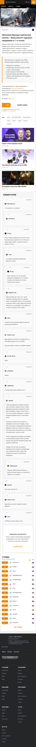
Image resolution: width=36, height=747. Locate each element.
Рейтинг (9, 651)
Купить (19, 670)
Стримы (18, 6)
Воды (3, 716)
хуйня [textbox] (6, 360)
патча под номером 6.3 (17, 88)
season (14, 120)
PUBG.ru (11, 640)
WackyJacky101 (27, 117)
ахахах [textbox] (7, 375)
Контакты (16, 651)
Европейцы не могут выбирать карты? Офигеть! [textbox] (16, 505)
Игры (3, 679)
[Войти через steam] (33, 2)
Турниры (4, 673)
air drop (25, 120)
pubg (8, 117)
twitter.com (11, 98)
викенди (9, 124)
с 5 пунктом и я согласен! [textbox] (12, 208)
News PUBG (5, 646)
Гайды (3, 676)
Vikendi (19, 120)
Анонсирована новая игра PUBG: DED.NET (14, 186)
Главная (3, 6)
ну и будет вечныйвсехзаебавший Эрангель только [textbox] (16, 260)
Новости (10, 6)
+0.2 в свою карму (11, 110)
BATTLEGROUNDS (16, 117)
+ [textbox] (6, 223)
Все (30, 559)
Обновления (5, 670)
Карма (4, 651)
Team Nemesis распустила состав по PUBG (14, 165)
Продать (20, 673)
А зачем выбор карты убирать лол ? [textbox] (15, 390)
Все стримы (18, 627)
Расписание (5, 719)
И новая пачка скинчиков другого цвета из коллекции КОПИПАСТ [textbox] (17, 323)
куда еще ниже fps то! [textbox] (11, 489)
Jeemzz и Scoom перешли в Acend (12, 143)
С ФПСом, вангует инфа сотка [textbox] (13, 521)
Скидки (20, 682)
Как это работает (22, 676)
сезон (8, 120)
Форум (3, 710)
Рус (33, 559)
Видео (3, 713)
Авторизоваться (18, 546)
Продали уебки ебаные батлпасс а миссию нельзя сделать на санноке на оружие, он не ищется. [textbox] (18, 472)
